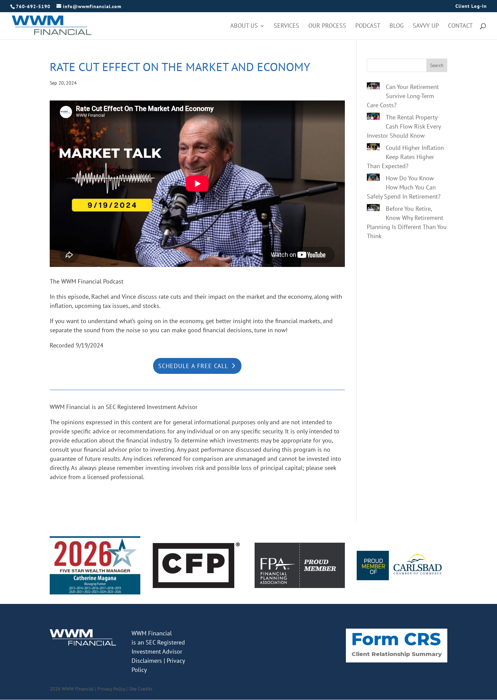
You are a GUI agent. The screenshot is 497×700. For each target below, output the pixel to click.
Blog (396, 26)
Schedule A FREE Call (193, 366)
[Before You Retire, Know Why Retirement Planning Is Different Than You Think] (373, 208)
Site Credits (140, 689)
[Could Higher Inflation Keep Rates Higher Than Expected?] (373, 148)
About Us (244, 26)
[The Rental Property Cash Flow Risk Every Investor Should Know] (373, 117)
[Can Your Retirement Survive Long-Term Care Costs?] (373, 87)
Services (286, 26)
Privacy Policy (111, 689)
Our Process (327, 26)
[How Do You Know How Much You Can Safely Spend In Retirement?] (373, 178)
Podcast (367, 26)
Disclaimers (147, 660)
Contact (460, 26)
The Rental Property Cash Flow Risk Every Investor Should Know (404, 126)
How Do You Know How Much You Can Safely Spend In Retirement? (404, 187)
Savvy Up (426, 26)
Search (437, 65)
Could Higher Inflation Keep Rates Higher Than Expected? (405, 157)
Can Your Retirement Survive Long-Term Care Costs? (403, 96)
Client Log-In (471, 6)
